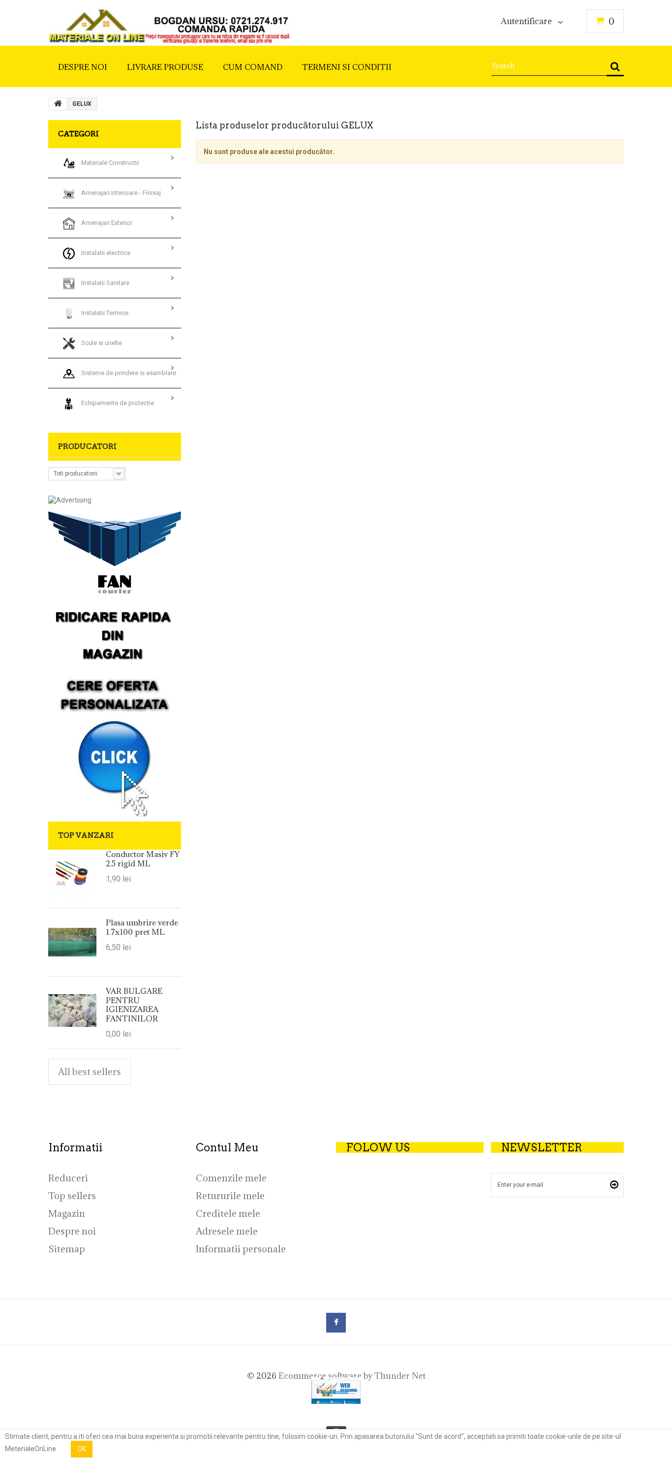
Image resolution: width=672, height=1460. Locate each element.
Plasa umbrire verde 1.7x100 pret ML (142, 927)
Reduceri (68, 1178)
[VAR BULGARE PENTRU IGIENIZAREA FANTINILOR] (72, 1010)
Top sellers (72, 1196)
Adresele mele (227, 1231)
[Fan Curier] (114, 552)
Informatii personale (241, 1249)
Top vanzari (86, 835)
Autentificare (526, 22)
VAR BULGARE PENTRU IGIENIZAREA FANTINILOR (134, 1004)
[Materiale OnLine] (169, 23)
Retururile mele (230, 1196)
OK (81, 1449)
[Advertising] (70, 500)
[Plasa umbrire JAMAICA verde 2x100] (72, 942)
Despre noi (72, 1231)
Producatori (87, 446)
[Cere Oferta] (114, 708)
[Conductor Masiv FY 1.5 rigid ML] (72, 874)
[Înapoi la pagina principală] (58, 104)
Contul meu (227, 1147)
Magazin (66, 1213)
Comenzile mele (231, 1178)
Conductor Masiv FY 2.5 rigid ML (143, 858)
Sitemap (66, 1249)
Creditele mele (228, 1213)
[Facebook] (336, 1323)
